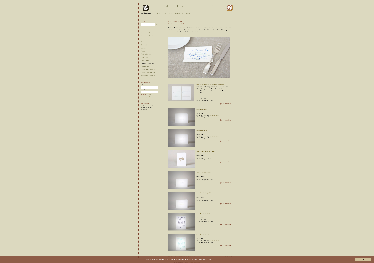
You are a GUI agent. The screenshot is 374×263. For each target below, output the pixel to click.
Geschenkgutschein (148, 75)
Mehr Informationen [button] (205, 259)
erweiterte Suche (144, 27)
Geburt (143, 42)
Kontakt (200, 6)
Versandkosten (172, 6)
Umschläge (145, 60)
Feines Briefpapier (148, 69)
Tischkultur (145, 66)
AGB (195, 6)
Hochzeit (144, 45)
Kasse (188, 13)
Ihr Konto (168, 13)
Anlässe (144, 48)
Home (159, 13)
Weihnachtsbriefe (147, 36)
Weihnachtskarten (147, 33)
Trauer (143, 51)
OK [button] (363, 259)
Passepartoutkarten (148, 72)
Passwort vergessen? (145, 97)
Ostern (143, 39)
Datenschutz (207, 6)
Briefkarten (145, 57)
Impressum (215, 6)
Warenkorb (179, 13)
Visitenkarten (146, 54)
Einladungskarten (147, 63)
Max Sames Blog (162, 6)
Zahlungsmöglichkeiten (185, 6)
